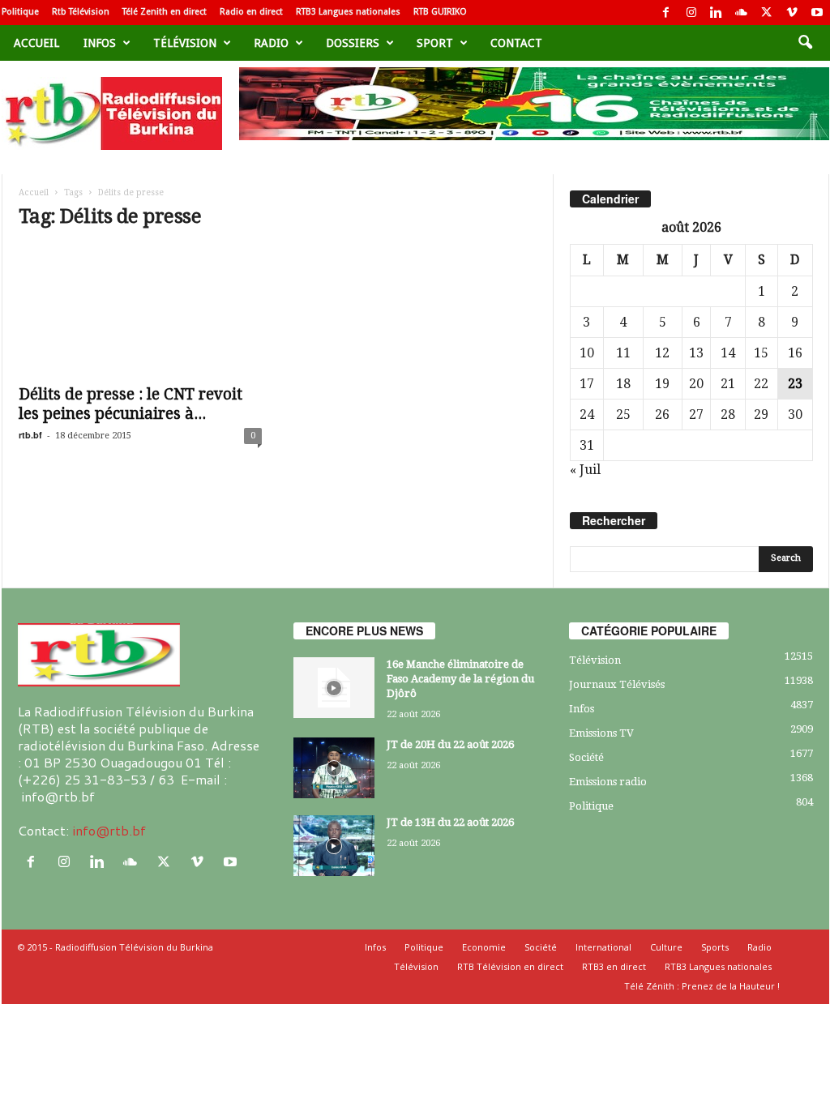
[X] (767, 12)
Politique (20, 11)
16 (795, 353)
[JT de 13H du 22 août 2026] (333, 845)
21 (728, 383)
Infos (99, 42)
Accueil (36, 42)
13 (696, 353)
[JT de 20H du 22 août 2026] (333, 767)
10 (587, 353)
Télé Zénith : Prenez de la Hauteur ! (702, 986)
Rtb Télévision (80, 11)
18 (623, 383)
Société (586, 757)
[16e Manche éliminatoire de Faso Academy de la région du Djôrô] (333, 687)
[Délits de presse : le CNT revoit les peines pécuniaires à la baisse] (140, 310)
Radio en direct (251, 11)
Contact (516, 42)
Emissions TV (601, 733)
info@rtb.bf (109, 830)
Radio (271, 42)
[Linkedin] (716, 12)
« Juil (585, 469)
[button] (805, 43)
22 (761, 383)
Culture (666, 947)
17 (587, 383)
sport (435, 42)
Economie (484, 947)
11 (623, 353)
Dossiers (352, 42)
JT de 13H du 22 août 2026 (450, 822)
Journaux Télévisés (617, 684)
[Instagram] (691, 12)
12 (662, 353)
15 (761, 353)
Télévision (184, 42)
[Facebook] (666, 12)
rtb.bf (30, 435)
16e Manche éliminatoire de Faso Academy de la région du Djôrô (460, 678)
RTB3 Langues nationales (348, 11)
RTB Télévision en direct (510, 966)
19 (662, 383)
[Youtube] (817, 12)
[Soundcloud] (741, 12)
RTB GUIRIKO (440, 11)
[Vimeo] (792, 12)
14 (728, 353)
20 (696, 383)
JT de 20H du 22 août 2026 (450, 744)
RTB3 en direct (614, 966)
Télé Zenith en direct (164, 11)
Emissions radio (608, 782)
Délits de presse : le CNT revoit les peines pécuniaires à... (130, 404)
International (603, 947)
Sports (715, 947)
